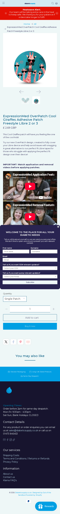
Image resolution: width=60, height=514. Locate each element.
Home (27, 24)
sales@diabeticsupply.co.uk (23, 430)
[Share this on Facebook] (13, 342)
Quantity (7, 293)
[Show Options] (55, 268)
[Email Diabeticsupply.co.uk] (4, 440)
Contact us (9, 477)
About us (8, 473)
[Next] (38, 91)
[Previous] (21, 91)
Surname (34, 248)
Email (5, 256)
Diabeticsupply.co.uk (23, 493)
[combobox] (29, 268)
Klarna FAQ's (10, 480)
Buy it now (30, 326)
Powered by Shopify (34, 495)
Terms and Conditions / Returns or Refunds (26, 458)
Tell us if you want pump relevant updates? (21, 273)
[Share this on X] (6, 342)
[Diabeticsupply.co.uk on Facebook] (7, 440)
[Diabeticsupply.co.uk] (30, 3)
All (35, 24)
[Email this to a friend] (28, 342)
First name (7, 248)
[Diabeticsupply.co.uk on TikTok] (14, 440)
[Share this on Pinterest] (21, 342)
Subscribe (30, 282)
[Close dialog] (58, 227)
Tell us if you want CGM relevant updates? (21, 265)
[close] (56, 13)
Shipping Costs (11, 455)
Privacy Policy (10, 461)
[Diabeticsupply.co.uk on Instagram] (10, 440)
